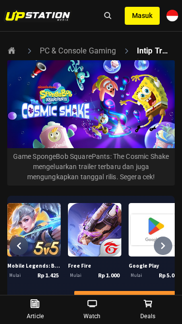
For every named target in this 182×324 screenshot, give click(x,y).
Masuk (142, 15)
